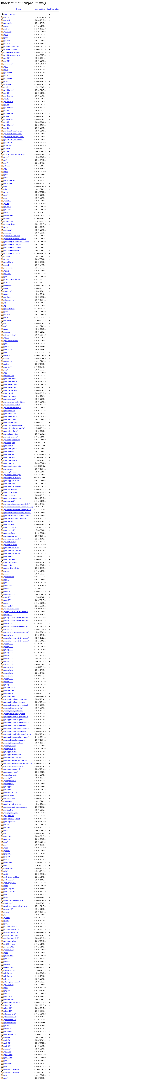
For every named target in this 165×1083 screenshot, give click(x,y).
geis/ (5, 198)
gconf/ (6, 157)
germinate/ (7, 233)
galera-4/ (7, 20)
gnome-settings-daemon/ (12, 498)
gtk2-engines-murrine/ (12, 982)
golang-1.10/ (8, 635)
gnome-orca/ (8, 469)
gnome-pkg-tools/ (10, 472)
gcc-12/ (6, 105)
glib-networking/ (10, 335)
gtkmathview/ (9, 999)
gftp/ (5, 277)
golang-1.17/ (8, 655)
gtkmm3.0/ (8, 1008)
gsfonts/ (6, 912)
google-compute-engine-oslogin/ (15, 807)
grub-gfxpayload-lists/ (11, 877)
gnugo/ (6, 580)
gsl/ (5, 915)
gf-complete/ (8, 268)
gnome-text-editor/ (10, 545)
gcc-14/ (6, 116)
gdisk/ (6, 177)
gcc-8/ (6, 81)
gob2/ (6, 603)
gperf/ (6, 830)
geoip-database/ (9, 224)
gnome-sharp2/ (9, 501)
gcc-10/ (6, 93)
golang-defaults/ (9, 696)
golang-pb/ (8, 778)
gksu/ (6, 312)
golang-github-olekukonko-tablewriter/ (17, 734)
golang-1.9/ (8, 629)
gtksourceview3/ (10, 1017)
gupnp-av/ (7, 1052)
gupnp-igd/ (8, 1058)
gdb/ (5, 169)
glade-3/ (7, 314)
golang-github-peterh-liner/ (13, 743)
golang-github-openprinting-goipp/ (16, 737)
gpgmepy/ (7, 839)
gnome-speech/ (9, 530)
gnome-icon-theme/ (11, 431)
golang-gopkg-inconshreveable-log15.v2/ (18, 763)
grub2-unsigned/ (9, 891)
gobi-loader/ (8, 606)
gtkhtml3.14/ (8, 993)
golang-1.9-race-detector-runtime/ (16, 626)
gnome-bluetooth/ (10, 379)
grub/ (6, 886)
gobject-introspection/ (11, 609)
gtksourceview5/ (10, 1023)
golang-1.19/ (8, 661)
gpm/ (6, 842)
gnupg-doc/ (8, 585)
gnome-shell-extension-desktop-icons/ (17, 510)
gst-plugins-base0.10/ (11, 929)
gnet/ (5, 373)
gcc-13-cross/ (8, 108)
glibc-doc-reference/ (11, 341)
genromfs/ (7, 210)
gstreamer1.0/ (8, 950)
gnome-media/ (9, 451)
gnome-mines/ (9, 463)
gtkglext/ (7, 991)
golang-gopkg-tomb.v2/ (12, 769)
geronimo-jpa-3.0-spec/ (12, 250)
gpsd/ (6, 845)
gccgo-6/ (7, 148)
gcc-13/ (6, 110)
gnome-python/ (9, 483)
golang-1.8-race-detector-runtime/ (16, 620)
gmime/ (6, 364)
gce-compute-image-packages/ (14, 154)
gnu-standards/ (9, 577)
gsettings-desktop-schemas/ (13, 900)
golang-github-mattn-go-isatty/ (14, 720)
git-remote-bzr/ (9, 300)
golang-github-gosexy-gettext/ (14, 714)
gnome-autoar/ (9, 376)
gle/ (5, 326)
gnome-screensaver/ (11, 489)
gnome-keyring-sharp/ (12, 440)
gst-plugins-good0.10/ (11, 935)
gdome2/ (7, 189)
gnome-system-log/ (10, 536)
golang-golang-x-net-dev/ (13, 757)
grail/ (6, 848)
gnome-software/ (10, 527)
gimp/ (6, 294)
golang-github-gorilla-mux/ (13, 711)
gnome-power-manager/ (12, 475)
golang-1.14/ (8, 647)
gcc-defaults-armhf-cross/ (13, 134)
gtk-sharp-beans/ (10, 970)
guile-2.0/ (7, 1040)
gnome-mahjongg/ (10, 448)
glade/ (6, 317)
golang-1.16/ (8, 652)
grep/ (6, 865)
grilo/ (6, 871)
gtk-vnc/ (7, 979)
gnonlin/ (7, 571)
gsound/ (7, 918)
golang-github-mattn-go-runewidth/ (16, 722)
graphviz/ (7, 859)
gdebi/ (6, 175)
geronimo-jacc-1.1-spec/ (12, 244)
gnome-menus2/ (9, 457)
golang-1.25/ (8, 679)
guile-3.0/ (7, 1046)
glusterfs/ (7, 355)
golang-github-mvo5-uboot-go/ (15, 731)
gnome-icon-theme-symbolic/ (14, 428)
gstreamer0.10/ (9, 947)
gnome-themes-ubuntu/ (12, 553)
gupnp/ (6, 1060)
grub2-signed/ (9, 889)
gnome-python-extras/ (11, 481)
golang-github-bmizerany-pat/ (14, 702)
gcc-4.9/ (7, 61)
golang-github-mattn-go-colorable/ (16, 717)
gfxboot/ (7, 282)
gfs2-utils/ (7, 274)
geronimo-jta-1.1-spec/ (12, 253)
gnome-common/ (10, 396)
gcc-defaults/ (8, 142)
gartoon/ (7, 29)
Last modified (40, 9)
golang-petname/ (10, 781)
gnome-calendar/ (10, 387)
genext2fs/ (7, 207)
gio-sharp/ (7, 297)
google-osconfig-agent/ (12, 819)
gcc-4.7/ (7, 43)
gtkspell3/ (7, 1028)
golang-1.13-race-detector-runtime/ (16, 641)
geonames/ (7, 230)
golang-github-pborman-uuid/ (14, 740)
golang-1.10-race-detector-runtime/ (16, 632)
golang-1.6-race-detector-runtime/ (16, 612)
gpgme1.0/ (7, 833)
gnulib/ (6, 583)
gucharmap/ (8, 1031)
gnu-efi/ (6, 574)
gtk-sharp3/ (8, 976)
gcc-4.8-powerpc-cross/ (12, 52)
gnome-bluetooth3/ (10, 381)
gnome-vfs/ (8, 565)
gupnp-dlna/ (8, 1055)
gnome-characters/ (10, 390)
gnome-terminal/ (9, 542)
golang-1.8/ (8, 623)
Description (54, 9)
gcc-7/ (6, 75)
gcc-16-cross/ (8, 125)
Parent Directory (10, 14)
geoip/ (6, 227)
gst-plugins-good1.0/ (11, 938)
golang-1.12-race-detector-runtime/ (16, 638)
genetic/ (6, 204)
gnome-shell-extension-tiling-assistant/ (17, 513)
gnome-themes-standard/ (12, 550)
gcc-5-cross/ (8, 64)
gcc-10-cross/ (8, 90)
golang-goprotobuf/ (11, 772)
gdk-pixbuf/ (8, 183)
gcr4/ (6, 163)
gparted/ (7, 827)
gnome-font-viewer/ (11, 422)
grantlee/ (7, 851)
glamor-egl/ (8, 320)
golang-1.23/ (8, 673)
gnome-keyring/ (9, 443)
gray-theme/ (8, 862)
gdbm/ (6, 172)
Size (48, 9)
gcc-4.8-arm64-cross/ (11, 46)
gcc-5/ (6, 67)
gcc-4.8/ (7, 58)
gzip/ (5, 1078)
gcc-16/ (6, 128)
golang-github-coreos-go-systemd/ (16, 705)
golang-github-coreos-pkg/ (13, 708)
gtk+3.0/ (7, 961)
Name (18, 9)
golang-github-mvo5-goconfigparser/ (17, 728)
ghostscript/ (8, 285)
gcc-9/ (6, 87)
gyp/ (5, 1075)
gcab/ (6, 38)
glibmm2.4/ (8, 346)
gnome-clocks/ (9, 393)
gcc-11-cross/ (8, 96)
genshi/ (6, 212)
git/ (5, 303)
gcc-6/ (6, 70)
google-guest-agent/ (11, 813)
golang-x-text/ (9, 795)
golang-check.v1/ (10, 687)
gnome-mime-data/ (10, 460)
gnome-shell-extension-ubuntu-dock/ (17, 516)
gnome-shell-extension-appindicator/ (17, 504)
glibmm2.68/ (8, 349)
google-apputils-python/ (12, 804)
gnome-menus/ (9, 454)
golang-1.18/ (8, 658)
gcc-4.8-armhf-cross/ (11, 49)
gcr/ (5, 160)
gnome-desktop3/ (10, 414)
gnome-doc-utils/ (10, 419)
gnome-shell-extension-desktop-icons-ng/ (18, 507)
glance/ (6, 323)
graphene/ (7, 854)
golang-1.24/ (8, 676)
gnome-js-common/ (11, 437)
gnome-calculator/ (10, 384)
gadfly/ (6, 17)
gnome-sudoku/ (9, 533)
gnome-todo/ (8, 556)
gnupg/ (6, 588)
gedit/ (6, 192)
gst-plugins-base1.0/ (11, 932)
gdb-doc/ (7, 166)
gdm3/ (6, 186)
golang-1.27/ (8, 685)
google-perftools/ (10, 822)
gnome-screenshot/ (10, 492)
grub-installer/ (9, 880)
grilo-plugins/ (8, 868)
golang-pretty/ (9, 784)
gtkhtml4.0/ (8, 996)
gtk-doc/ (7, 964)
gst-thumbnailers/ (10, 941)
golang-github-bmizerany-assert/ (15, 699)
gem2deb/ (7, 201)
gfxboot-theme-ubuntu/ (12, 279)
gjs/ (5, 306)
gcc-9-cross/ (8, 84)
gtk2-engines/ (8, 985)
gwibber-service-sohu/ (12, 1072)
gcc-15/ (6, 122)
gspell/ (6, 921)
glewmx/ (7, 332)
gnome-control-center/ (12, 405)
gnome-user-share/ (10, 562)
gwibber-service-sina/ (11, 1069)
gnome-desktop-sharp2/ (12, 408)
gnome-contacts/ (9, 399)
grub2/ (6, 894)
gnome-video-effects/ (11, 568)
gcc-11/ (6, 99)
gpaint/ (6, 824)
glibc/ (6, 344)
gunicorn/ (7, 1049)
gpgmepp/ (7, 836)
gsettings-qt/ (8, 903)
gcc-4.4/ (7, 40)
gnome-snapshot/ (10, 524)
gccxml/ (7, 151)
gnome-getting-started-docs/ (14, 425)
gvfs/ (5, 1066)
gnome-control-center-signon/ (14, 402)
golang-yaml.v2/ (9, 798)
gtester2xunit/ (8, 956)
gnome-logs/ (8, 446)
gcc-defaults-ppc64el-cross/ (13, 140)
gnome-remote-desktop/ (12, 486)
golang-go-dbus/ (9, 746)
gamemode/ (8, 23)
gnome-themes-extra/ (11, 548)
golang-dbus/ (8, 693)
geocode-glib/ (9, 221)
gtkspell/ (7, 1026)
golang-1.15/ (8, 650)
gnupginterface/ (9, 594)
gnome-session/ (9, 495)
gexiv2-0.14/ (8, 262)
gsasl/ (6, 897)
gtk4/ (6, 988)
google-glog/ (8, 810)
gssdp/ (6, 924)
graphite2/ (7, 856)
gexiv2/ (6, 265)
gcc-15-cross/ (8, 119)
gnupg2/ (7, 591)
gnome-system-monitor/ (12, 539)
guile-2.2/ (7, 1043)
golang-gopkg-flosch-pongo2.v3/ (15, 760)
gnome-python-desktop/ (12, 478)
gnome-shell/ (8, 521)
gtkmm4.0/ (8, 1011)
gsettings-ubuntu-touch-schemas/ (15, 906)
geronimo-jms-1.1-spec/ (12, 247)
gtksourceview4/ (10, 1020)
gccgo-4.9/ (7, 145)
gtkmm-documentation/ (12, 1002)
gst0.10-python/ (9, 944)
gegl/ (5, 195)
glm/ (5, 352)
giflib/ (6, 288)
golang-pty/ (8, 787)
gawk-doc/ (7, 32)
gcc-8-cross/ (8, 78)
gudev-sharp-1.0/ (10, 1034)
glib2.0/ (6, 338)
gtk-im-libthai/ (9, 967)
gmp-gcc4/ (7, 367)
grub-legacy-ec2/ (10, 883)
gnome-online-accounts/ (12, 466)
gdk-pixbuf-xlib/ (9, 180)
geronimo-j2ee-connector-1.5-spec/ (16, 242)
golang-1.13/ (8, 644)
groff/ (6, 874)
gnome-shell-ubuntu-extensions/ (15, 518)
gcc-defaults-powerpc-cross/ (14, 137)
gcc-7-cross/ (8, 73)
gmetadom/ (8, 361)
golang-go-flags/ (9, 749)
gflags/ (6, 271)
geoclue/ (7, 218)
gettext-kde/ (8, 256)
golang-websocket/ (10, 792)
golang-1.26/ (8, 682)
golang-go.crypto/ (10, 752)
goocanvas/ (8, 801)
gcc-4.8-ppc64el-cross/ (12, 55)
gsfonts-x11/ (8, 909)
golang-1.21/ (8, 667)
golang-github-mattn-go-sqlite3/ (15, 725)
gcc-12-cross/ (8, 102)
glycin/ (6, 358)
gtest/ (6, 953)
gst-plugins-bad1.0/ (11, 926)
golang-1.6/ (8, 615)
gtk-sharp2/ (8, 973)
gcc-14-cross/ (8, 113)
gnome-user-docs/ (10, 559)
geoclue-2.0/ (8, 215)
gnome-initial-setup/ (11, 434)
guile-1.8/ (7, 1037)
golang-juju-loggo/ (10, 775)
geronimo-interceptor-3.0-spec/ (15, 239)
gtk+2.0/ (7, 958)
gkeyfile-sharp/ (9, 309)
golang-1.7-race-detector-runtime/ (16, 618)
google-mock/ (9, 816)
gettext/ (6, 259)
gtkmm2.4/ (8, 1005)
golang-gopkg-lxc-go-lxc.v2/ (14, 766)
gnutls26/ (7, 597)
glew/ (6, 329)
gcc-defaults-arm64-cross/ (13, 131)
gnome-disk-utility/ (10, 416)
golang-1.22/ (8, 670)
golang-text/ (8, 789)
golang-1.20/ (8, 664)
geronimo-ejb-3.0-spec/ (12, 236)
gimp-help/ (8, 291)
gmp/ (6, 370)
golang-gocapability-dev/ (13, 754)
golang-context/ (9, 690)
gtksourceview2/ (10, 1014)
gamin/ (6, 26)
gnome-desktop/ (9, 411)
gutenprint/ (8, 1063)
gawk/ (6, 35)
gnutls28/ (7, 600)
